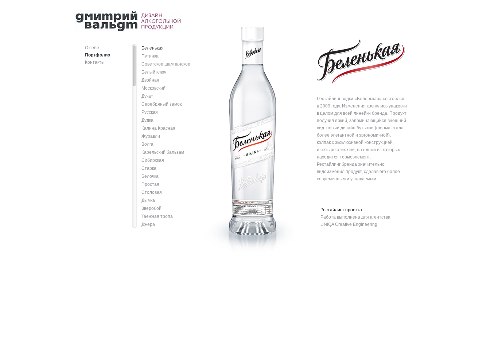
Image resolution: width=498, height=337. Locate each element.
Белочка (150, 176)
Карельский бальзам (162, 152)
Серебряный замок (161, 104)
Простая (150, 184)
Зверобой (151, 208)
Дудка (147, 120)
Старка (148, 168)
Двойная (150, 80)
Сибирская (152, 160)
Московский (153, 88)
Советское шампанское (165, 64)
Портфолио (97, 55)
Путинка (150, 56)
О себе (92, 47)
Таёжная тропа (157, 216)
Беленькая (152, 48)
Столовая (151, 192)
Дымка (148, 200)
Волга (147, 144)
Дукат (147, 96)
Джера (148, 224)
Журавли (150, 136)
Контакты (95, 62)
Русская (149, 112)
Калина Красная (158, 128)
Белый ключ (153, 72)
